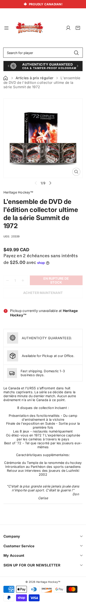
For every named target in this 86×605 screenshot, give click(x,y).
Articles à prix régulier (35, 78)
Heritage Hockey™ (48, 582)
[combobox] (43, 52)
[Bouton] (8, 66)
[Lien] (29, 28)
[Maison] (5, 78)
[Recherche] (76, 52)
